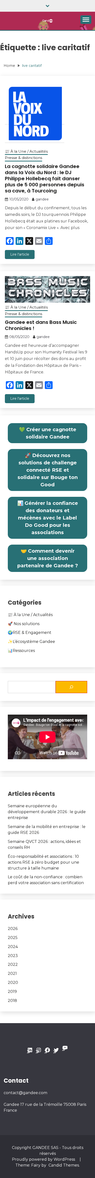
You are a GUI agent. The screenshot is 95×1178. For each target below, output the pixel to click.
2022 (13, 964)
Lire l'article (19, 254)
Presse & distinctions (23, 157)
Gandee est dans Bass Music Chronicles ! (41, 325)
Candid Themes (63, 1165)
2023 (13, 955)
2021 (12, 973)
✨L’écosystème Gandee (31, 641)
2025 (13, 937)
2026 (13, 928)
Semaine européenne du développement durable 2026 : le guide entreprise (47, 812)
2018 (12, 1000)
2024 (13, 946)
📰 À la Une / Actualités (26, 151)
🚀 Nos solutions (23, 623)
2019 (12, 991)
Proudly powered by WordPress (44, 1159)
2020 (13, 982)
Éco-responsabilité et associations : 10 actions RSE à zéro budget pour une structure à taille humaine (43, 862)
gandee (42, 199)
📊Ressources (21, 650)
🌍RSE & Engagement (29, 632)
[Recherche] (71, 687)
